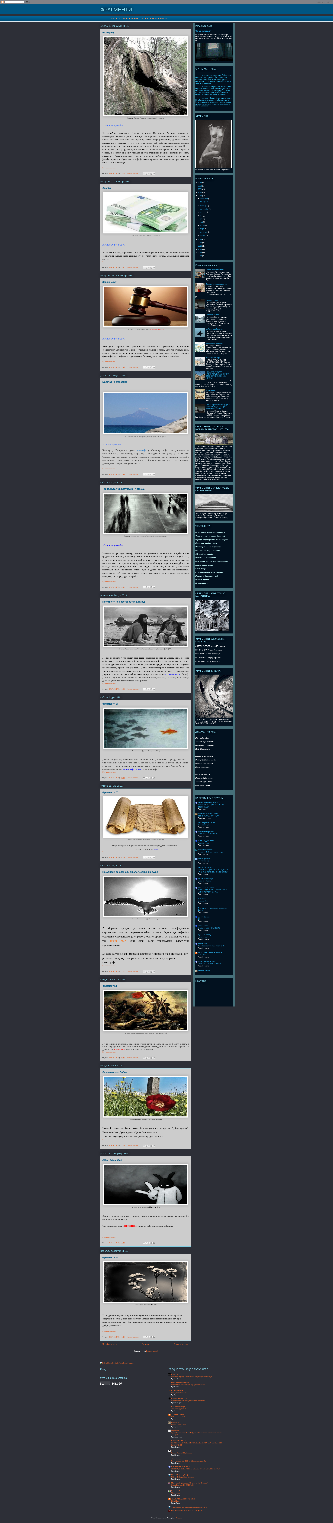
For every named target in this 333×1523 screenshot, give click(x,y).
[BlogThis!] (146, 173)
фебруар (204, 232)
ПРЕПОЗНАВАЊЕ (205, 868)
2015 (200, 249)
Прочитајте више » (109, 168)
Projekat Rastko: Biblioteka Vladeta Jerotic (187, 1510)
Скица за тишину (203, 31)
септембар (204, 209)
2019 (200, 196)
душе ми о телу (204, 935)
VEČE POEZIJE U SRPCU (207, 834)
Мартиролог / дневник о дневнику (212, 908)
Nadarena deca (176, 1490)
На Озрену (108, 32)
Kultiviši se (175, 1422)
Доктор (200, 910)
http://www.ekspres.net (157, 329)
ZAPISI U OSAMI (177, 1414)
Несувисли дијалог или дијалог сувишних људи (130, 872)
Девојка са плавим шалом (216, 284)
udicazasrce (203, 926)
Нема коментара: (133, 173)
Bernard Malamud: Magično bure (181, 1453)
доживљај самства (132, 769)
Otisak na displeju (205, 879)
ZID (199, 919)
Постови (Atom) (152, 1351)
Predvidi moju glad (204, 861)
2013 (200, 256)
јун (201, 219)
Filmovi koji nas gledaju (180, 1474)
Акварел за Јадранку (214, 343)
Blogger (178, 1518)
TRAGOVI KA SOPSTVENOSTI (210, 953)
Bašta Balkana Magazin (180, 1382)
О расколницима (204, 825)
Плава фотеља (212, 300)
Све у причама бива (206, 823)
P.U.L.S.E (174, 1374)
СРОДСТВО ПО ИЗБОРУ (208, 803)
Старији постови (181, 1344)
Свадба (106, 188)
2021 (200, 189)
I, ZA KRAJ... (202, 955)
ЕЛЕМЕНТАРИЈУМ (179, 1398)
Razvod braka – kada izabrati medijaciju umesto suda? (187, 1385)
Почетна (145, 1344)
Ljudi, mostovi (203, 901)
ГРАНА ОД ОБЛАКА (206, 841)
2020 (200, 192)
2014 (200, 253)
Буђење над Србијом (214, 329)
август (203, 212)
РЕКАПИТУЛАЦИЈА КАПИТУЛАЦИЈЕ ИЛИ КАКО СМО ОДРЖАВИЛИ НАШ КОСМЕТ (217, 375)
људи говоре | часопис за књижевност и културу (189, 1507)
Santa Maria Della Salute (208, 814)
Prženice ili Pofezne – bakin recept (210, 852)
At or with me (176, 1458)
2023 (200, 183)
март (202, 229)
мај (201, 222)
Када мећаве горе (213, 358)
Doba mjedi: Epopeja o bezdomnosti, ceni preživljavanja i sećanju (191, 1376)
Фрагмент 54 (109, 986)
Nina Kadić (202, 944)
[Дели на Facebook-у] (151, 173)
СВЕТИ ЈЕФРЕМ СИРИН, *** (208, 816)
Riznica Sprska (204, 971)
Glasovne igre (175, 1493)
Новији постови (109, 1344)
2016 (200, 246)
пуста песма (202, 937)
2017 (200, 243)
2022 (200, 186)
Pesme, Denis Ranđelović (179, 1393)
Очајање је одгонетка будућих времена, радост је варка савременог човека (218, 407)
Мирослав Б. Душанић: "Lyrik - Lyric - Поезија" (189, 1483)
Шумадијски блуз (178, 1406)
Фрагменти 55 (110, 792)
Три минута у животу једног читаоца (123, 489)
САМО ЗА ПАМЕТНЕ (206, 962)
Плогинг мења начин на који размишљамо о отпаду (188, 1401)
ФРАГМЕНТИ (116, 9)
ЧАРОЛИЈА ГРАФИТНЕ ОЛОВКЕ (210, 964)
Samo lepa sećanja (205, 850)
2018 (200, 239)
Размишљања (203, 843)
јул (201, 216)
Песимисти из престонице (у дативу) (123, 601)
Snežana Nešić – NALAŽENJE (209, 928)
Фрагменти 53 (110, 1257)
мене (156, 848)
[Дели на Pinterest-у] (154, 173)
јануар (203, 235)
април (202, 225)
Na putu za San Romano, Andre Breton (212, 946)
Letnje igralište (204, 859)
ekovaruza (202, 899)
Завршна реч (109, 282)
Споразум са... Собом (114, 1072)
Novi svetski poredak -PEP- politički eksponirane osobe (188, 1461)
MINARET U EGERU (178, 1417)
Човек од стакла (212, 315)
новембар (204, 199)
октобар (203, 206)
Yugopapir (175, 1430)
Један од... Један (112, 1160)
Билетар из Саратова (114, 382)
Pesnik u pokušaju (204, 881)
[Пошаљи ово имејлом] (144, 173)
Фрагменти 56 (110, 703)
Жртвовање (210, 390)
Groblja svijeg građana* (178, 1409)
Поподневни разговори (215, 270)
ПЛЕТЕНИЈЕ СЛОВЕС (207, 888)
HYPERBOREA (177, 1390)
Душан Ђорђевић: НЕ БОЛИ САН (182, 1485)
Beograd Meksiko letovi (178, 1425)
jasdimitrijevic (204, 917)
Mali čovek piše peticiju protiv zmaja (182, 1477)
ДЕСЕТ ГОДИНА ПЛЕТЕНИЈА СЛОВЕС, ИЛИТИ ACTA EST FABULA (195, 1469)
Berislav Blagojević (206, 832)
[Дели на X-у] (149, 173)
